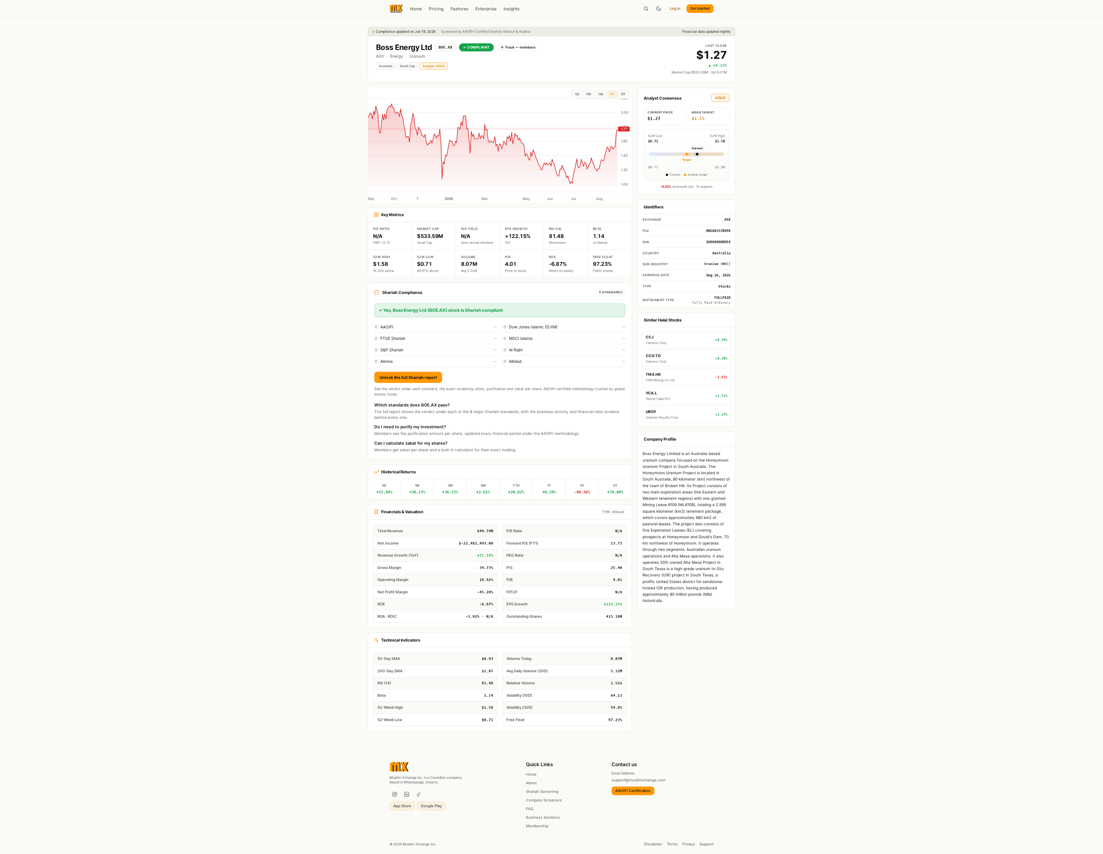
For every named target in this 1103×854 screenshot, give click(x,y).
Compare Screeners (544, 800)
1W (588, 94)
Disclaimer (653, 844)
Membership (537, 826)
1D (577, 94)
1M (600, 94)
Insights (512, 8)
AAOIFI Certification (633, 790)
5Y (623, 94)
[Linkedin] (407, 794)
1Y (612, 94)
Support (706, 844)
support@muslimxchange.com (638, 780)
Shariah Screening (542, 791)
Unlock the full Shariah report (408, 377)
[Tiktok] (419, 794)
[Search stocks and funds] (646, 8)
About (531, 783)
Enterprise (486, 8)
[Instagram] (394, 794)
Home (416, 8)
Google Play (431, 805)
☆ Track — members (518, 47)
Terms (672, 844)
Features (459, 8)
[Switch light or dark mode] (658, 8)
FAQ (529, 808)
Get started (700, 8)
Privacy (688, 844)
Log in (675, 8)
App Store (402, 805)
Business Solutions (543, 817)
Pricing (436, 8)
